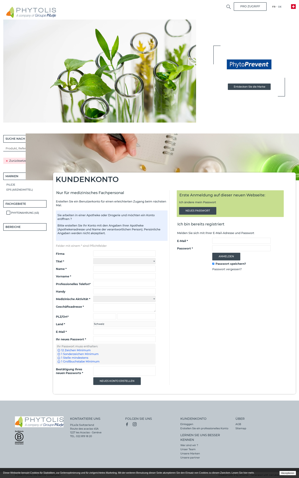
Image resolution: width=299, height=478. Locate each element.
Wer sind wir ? (189, 445)
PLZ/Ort (62, 316)
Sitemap (240, 428)
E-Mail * (61, 332)
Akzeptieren (287, 473)
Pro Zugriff (250, 6)
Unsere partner (190, 457)
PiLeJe (10, 184)
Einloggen (186, 424)
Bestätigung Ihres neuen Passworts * (69, 371)
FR (273, 6)
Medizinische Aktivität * (73, 299)
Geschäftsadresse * (70, 306)
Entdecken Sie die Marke (249, 86)
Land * (60, 324)
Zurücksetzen (18, 161)
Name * (61, 269)
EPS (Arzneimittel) (19, 189)
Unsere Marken (190, 453)
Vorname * (63, 276)
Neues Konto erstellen (117, 380)
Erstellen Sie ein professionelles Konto (204, 428)
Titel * (60, 261)
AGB (238, 424)
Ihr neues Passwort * (71, 339)
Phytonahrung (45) (25, 212)
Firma (60, 254)
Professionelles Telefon (73, 284)
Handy (60, 291)
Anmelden (226, 256)
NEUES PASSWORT (197, 210)
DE (280, 6)
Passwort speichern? (231, 264)
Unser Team (188, 449)
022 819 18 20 (84, 436)
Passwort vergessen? (227, 269)
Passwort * (185, 248)
